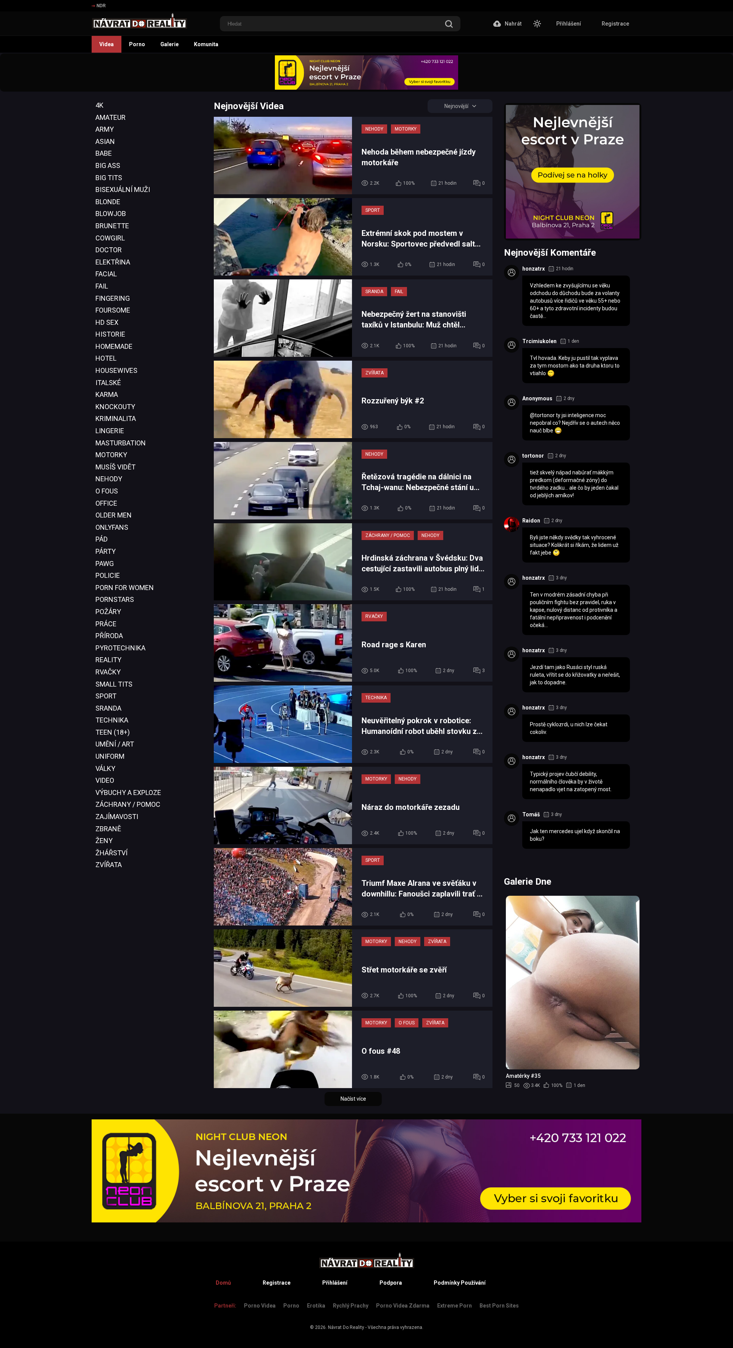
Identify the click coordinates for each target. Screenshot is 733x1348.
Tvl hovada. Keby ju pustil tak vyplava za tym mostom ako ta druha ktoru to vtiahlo (575, 365)
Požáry (108, 612)
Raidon (531, 521)
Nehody (108, 479)
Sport (105, 696)
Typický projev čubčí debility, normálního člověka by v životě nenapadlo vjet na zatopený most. (571, 781)
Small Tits (113, 684)
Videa (106, 44)
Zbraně (108, 829)
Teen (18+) (112, 732)
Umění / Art (114, 744)
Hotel (105, 358)
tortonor (533, 456)
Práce (105, 624)
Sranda (108, 708)
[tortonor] (511, 459)
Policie (107, 575)
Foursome (112, 310)
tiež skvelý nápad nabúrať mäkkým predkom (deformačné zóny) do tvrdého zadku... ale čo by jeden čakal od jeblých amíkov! (574, 483)
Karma (106, 394)
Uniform (109, 756)
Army (104, 129)
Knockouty (115, 407)
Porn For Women (124, 588)
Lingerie (109, 431)
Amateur (110, 117)
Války (105, 768)
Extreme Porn (454, 1306)
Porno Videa (260, 1306)
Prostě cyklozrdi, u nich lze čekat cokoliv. (568, 728)
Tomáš (531, 814)
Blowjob (110, 214)
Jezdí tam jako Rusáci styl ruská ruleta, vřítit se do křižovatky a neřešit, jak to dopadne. (575, 674)
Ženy (104, 841)
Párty (105, 551)
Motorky (111, 455)
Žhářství (111, 853)
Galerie (169, 44)
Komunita (206, 44)
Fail (101, 286)
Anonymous (537, 398)
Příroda (109, 636)
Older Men (113, 515)
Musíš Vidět (115, 467)
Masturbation (120, 443)
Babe (103, 153)
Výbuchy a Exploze (128, 792)
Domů (223, 1283)
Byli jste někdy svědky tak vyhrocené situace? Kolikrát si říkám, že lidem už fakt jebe (574, 545)
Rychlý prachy (350, 1306)
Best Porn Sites (499, 1306)
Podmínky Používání (460, 1283)
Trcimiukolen (539, 341)
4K (99, 105)
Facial (106, 274)
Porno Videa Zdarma (402, 1306)
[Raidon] (511, 524)
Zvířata (108, 865)
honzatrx (533, 269)
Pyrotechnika (120, 648)
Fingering (112, 298)
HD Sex (106, 322)
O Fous (106, 491)
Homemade (113, 346)
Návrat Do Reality (346, 1327)
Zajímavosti (116, 817)
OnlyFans (111, 527)
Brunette (112, 226)
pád (101, 539)
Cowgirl (110, 238)
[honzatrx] (511, 272)
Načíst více (353, 1099)
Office (106, 503)
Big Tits (108, 178)
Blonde (107, 202)
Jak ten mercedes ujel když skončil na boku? (575, 835)
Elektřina (112, 262)
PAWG (104, 564)
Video (104, 780)
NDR (101, 5)
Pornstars (114, 599)
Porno (137, 44)
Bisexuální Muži (122, 189)
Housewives (116, 370)
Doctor (108, 250)
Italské (108, 383)
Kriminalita (115, 418)
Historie (110, 334)
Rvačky (108, 672)
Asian (105, 141)
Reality (108, 660)
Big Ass (107, 165)
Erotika (316, 1306)
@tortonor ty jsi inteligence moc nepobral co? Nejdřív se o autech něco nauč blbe (575, 423)
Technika (111, 720)
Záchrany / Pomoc (127, 804)
